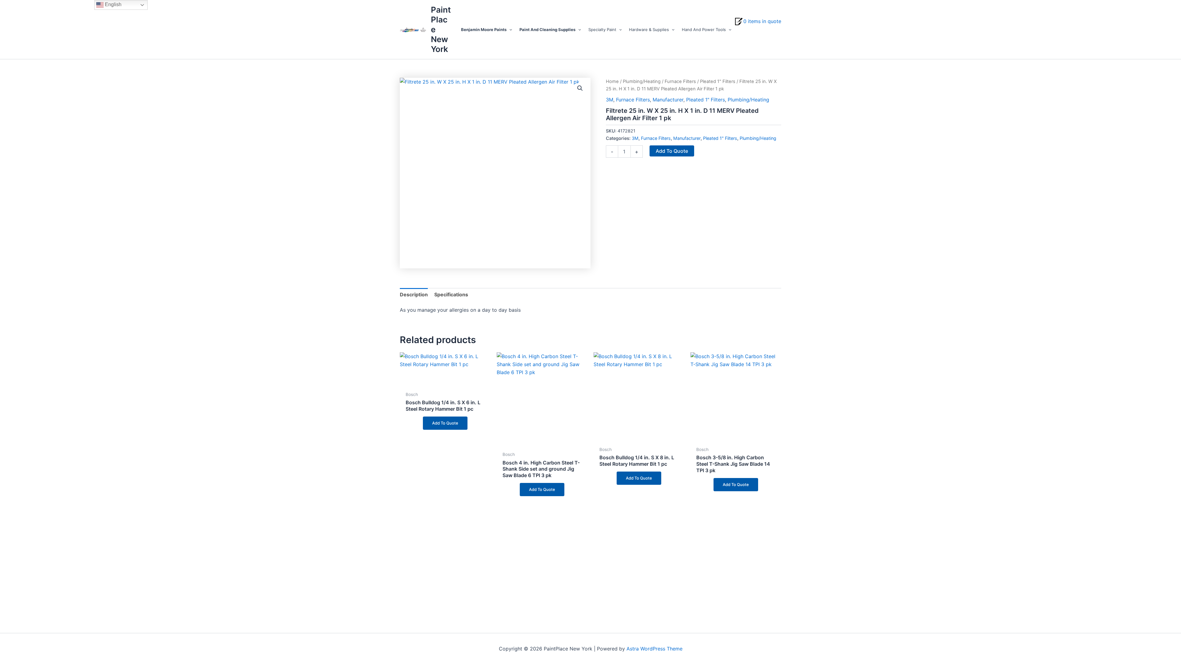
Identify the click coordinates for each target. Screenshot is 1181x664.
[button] (509, 29)
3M (609, 100)
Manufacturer (668, 100)
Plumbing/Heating (642, 81)
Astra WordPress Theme (654, 649)
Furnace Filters (680, 81)
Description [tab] (414, 294)
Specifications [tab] (451, 294)
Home (612, 81)
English (112, 4)
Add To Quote (672, 151)
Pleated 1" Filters (717, 81)
